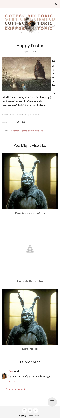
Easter (39, 130)
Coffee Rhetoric (34, 416)
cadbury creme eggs (22, 130)
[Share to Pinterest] (23, 122)
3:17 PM (12, 381)
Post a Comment (15, 389)
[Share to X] (17, 122)
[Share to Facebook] (12, 122)
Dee (10, 371)
